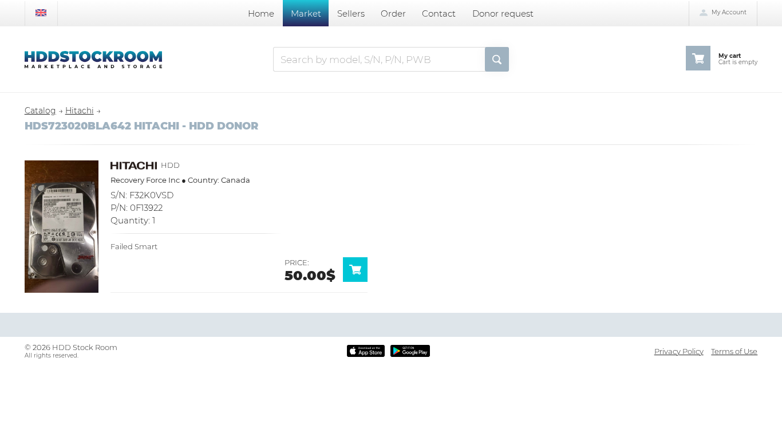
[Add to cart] (359, 279)
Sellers (351, 13)
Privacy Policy (679, 351)
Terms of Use (734, 351)
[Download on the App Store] (366, 350)
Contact (439, 13)
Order (393, 13)
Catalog (40, 110)
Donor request (503, 13)
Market (306, 13)
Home (261, 13)
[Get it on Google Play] (410, 350)
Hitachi (79, 110)
